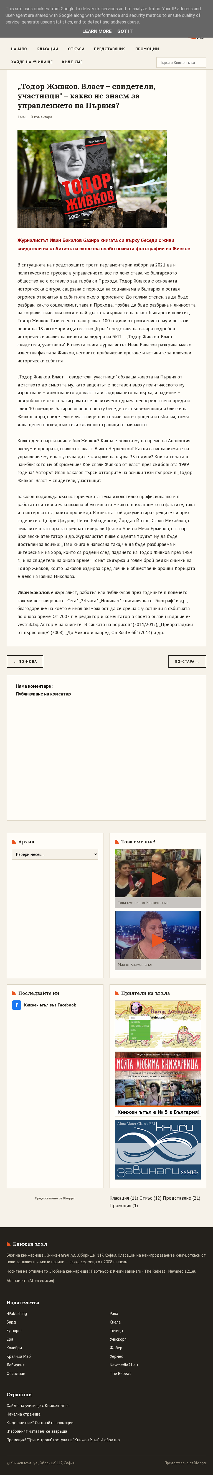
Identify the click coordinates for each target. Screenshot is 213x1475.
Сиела (115, 1322)
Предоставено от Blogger (185, 1463)
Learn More (97, 31)
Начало (19, 48)
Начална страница (23, 1414)
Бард (11, 1322)
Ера (10, 1339)
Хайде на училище (32, 61)
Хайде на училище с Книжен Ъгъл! (38, 1405)
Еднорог (14, 1330)
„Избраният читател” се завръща (37, 1431)
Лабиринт (16, 1364)
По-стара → (187, 661)
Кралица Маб (19, 1356)
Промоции (147, 48)
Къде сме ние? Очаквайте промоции (40, 1422)
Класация (119, 1198)
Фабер (116, 1347)
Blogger (69, 1198)
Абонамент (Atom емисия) (30, 1280)
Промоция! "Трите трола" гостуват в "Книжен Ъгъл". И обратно (63, 1439)
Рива (114, 1313)
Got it (125, 31)
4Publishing (17, 1313)
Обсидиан (16, 1373)
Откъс (146, 1198)
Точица (116, 1330)
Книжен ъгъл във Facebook (46, 1004)
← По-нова (25, 661)
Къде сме (72, 61)
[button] (158, 878)
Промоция (120, 1205)
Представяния (110, 48)
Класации (48, 48)
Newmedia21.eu (182, 1271)
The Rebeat (154, 1271)
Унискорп (118, 1339)
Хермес (116, 1356)
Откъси (76, 48)
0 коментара (41, 116)
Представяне (177, 1198)
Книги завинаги (127, 1271)
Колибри (14, 1347)
